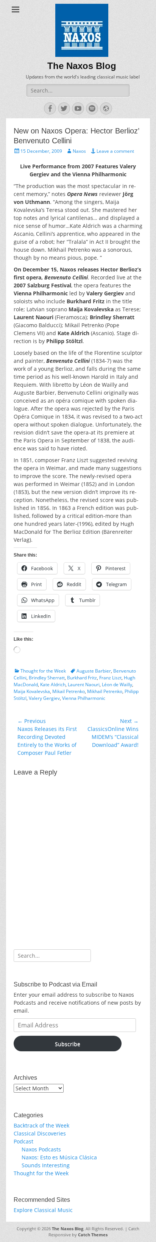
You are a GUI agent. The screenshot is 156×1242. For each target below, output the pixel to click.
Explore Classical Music (43, 1210)
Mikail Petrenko (68, 691)
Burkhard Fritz (82, 677)
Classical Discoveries (40, 1133)
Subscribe (67, 1044)
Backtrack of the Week (41, 1125)
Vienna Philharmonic (83, 698)
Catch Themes (93, 1234)
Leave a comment (115, 151)
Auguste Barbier (93, 671)
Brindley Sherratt (47, 677)
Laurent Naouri (84, 684)
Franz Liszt (110, 677)
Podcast (23, 1141)
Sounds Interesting (46, 1165)
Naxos (79, 151)
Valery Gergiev (44, 698)
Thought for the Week (43, 671)
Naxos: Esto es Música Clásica (59, 1157)
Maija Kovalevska (32, 691)
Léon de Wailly (117, 684)
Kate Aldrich (53, 684)
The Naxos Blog (81, 66)
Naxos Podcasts (41, 1149)
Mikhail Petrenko (104, 691)
